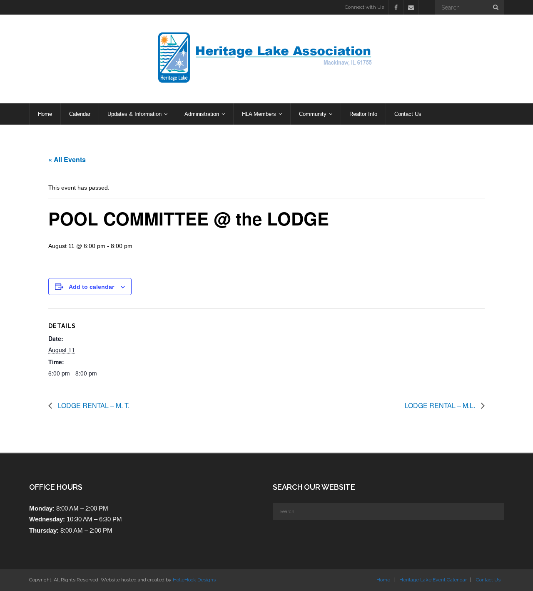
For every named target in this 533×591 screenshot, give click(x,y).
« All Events (67, 159)
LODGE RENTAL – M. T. (93, 405)
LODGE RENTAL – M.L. (441, 405)
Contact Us (488, 580)
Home (383, 580)
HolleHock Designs (194, 580)
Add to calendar (91, 286)
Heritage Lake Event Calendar (433, 580)
